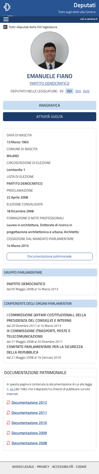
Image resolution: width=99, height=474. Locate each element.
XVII (78, 91)
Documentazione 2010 (29, 422)
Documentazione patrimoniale (49, 256)
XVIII (86, 91)
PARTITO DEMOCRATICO (49, 83)
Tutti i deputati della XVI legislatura (33, 26)
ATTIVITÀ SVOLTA (49, 116)
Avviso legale (23, 466)
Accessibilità (62, 466)
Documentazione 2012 (29, 402)
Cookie (81, 466)
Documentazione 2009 (29, 433)
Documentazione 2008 (29, 443)
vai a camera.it (88, 19)
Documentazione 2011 (29, 412)
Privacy (43, 466)
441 (12, 388)
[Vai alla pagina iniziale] (25, 8)
